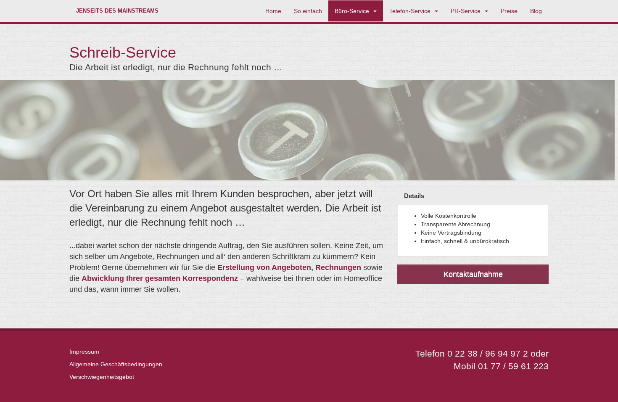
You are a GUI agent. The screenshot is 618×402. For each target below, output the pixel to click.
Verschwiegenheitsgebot (101, 376)
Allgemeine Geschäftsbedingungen (115, 364)
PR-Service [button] (467, 11)
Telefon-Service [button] (411, 11)
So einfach (308, 11)
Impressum (84, 351)
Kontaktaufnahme (473, 274)
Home (273, 11)
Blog (536, 11)
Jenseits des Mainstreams (117, 11)
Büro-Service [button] (353, 11)
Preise (509, 11)
